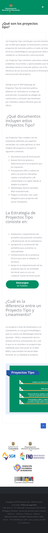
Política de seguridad (28, 505)
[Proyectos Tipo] (11, 6)
